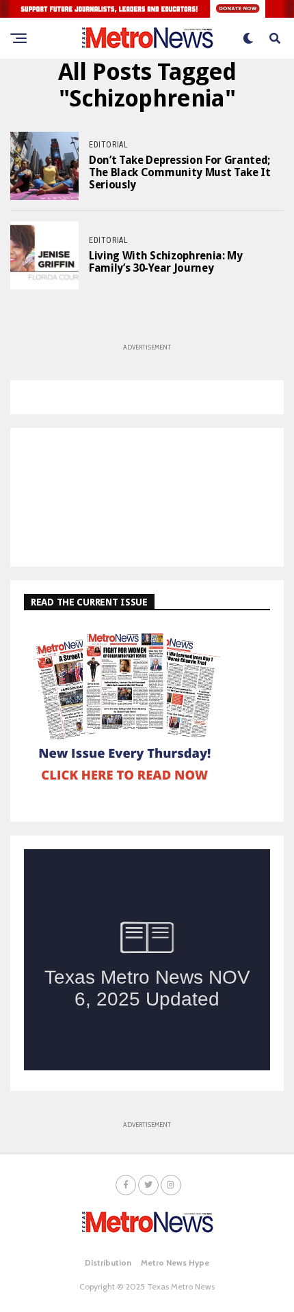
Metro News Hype (175, 1262)
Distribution (108, 1262)
